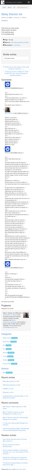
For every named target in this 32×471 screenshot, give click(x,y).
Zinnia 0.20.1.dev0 (20, 469)
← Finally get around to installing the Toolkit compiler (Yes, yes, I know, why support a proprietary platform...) (16, 73)
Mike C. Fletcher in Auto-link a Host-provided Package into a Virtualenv (15, 418)
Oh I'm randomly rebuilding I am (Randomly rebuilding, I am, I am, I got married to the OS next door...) (15, 452)
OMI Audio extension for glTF (11, 381)
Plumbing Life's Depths (14, 2)
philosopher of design (10, 315)
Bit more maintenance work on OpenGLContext (11, 445)
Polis (7, 345)
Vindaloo (4, 20)
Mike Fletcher (9, 113)
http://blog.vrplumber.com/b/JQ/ (20, 42)
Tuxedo (8, 356)
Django (10, 469)
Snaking (8, 352)
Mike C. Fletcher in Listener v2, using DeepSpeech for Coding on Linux (13, 413)
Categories (6, 333)
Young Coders (10, 363)
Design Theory (10, 338)
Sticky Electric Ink (11, 14)
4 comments (16, 45)
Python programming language (9, 321)
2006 (4, 7)
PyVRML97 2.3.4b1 (8, 389)
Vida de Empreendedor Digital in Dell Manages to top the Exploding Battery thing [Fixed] (16, 429)
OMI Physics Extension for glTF (11, 385)
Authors (5, 368)
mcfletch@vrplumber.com (10, 327)
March (9, 7)
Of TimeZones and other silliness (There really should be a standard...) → (16, 68)
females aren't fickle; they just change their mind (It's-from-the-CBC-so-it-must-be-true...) (15, 458)
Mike (10, 17)
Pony (7, 349)
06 (14, 7)
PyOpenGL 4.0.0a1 (8, 392)
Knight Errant (9, 341)
